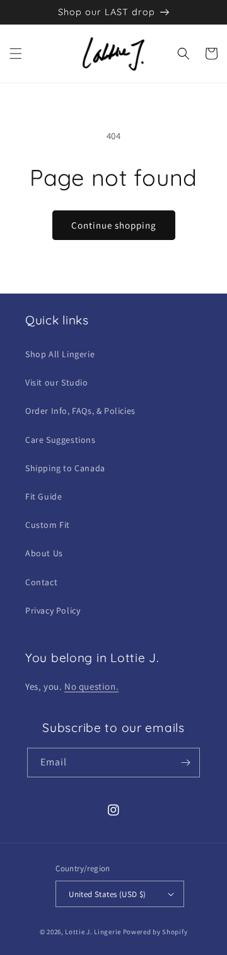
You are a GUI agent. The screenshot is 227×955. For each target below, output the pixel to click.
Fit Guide (43, 496)
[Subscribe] (185, 762)
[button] (16, 53)
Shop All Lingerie (60, 354)
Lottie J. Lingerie (93, 931)
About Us (44, 553)
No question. (91, 686)
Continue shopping (113, 225)
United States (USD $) (107, 894)
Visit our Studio (56, 382)
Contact (41, 582)
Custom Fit (47, 524)
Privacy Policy (52, 610)
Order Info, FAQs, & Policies (80, 410)
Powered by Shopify (155, 931)
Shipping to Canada (65, 468)
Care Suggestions (60, 439)
